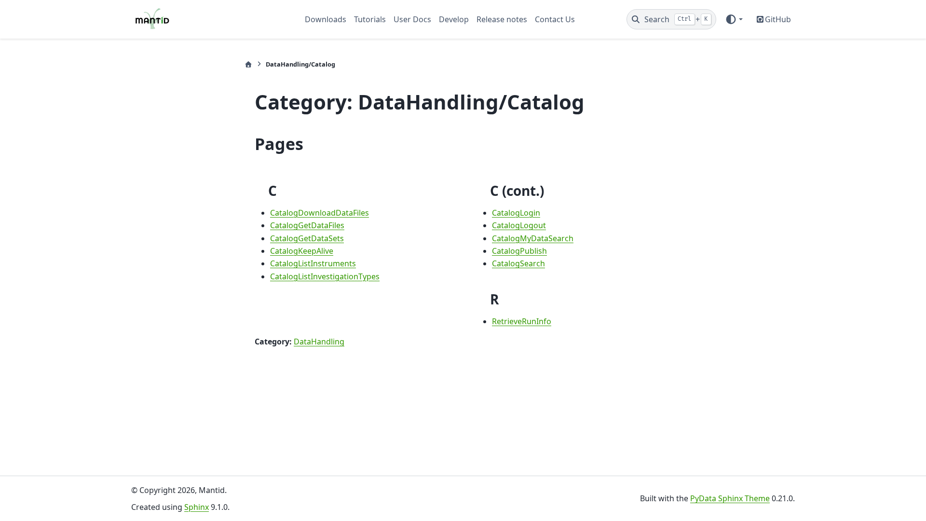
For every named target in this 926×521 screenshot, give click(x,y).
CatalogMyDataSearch (532, 238)
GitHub (778, 19)
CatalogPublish (519, 251)
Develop (454, 19)
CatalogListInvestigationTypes (325, 276)
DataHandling (319, 341)
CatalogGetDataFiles (307, 225)
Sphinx (196, 507)
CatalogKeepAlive (301, 251)
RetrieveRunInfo (521, 321)
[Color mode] (734, 19)
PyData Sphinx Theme (730, 498)
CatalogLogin (516, 212)
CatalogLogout (519, 225)
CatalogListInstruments (313, 263)
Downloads (325, 19)
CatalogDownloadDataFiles (319, 212)
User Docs (412, 19)
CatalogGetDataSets (307, 238)
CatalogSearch (518, 263)
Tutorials (370, 19)
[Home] (248, 64)
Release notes (502, 19)
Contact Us (555, 19)
